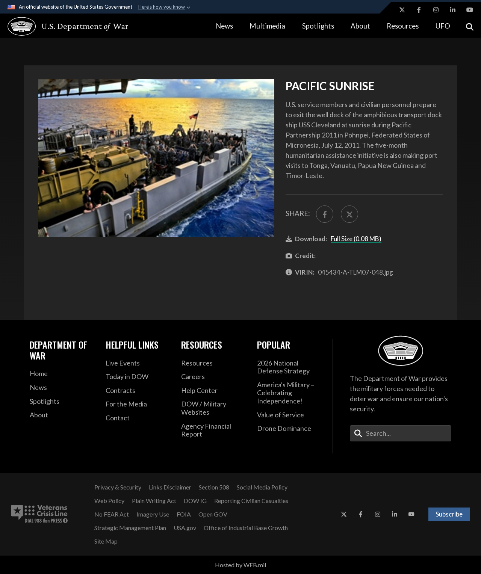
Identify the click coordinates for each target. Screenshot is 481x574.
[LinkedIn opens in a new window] (452, 9)
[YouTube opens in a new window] (469, 9)
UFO (443, 26)
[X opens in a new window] (402, 9)
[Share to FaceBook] (324, 214)
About (360, 26)
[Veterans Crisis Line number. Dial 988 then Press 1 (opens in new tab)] (39, 514)
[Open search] (469, 26)
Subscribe (449, 514)
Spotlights (318, 26)
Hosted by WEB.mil (240, 564)
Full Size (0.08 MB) (356, 239)
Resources (403, 26)
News (224, 26)
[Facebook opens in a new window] (419, 9)
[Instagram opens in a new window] (436, 9)
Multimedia (267, 26)
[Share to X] (349, 214)
